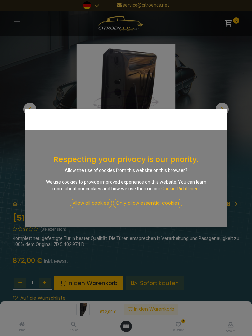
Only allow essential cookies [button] (147, 203)
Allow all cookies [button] (91, 203)
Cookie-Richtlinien (180, 188)
